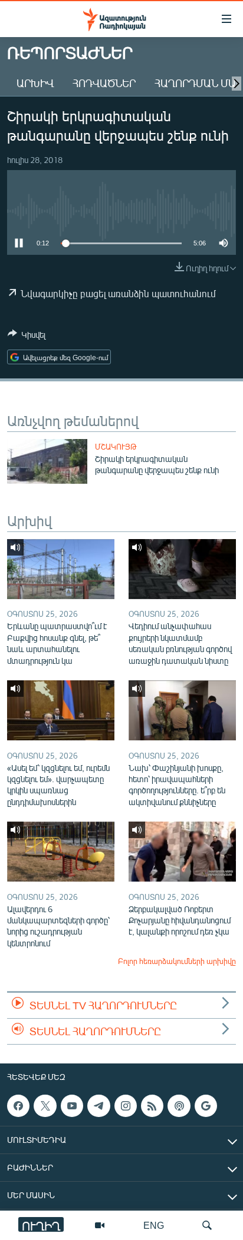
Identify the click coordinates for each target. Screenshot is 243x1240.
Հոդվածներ (104, 83)
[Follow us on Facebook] (18, 1106)
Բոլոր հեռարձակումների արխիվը (177, 961)
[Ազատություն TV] (99, 1225)
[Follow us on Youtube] (72, 1106)
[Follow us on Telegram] (98, 1106)
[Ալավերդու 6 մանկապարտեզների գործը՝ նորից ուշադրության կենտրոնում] (60, 852)
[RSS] (152, 1106)
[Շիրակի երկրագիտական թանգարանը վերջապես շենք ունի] (47, 461)
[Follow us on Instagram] (125, 1106)
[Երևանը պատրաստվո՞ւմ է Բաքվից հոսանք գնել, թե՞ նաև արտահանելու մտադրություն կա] (60, 569)
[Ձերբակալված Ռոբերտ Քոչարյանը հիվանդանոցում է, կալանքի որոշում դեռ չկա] (182, 852)
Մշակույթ (116, 446)
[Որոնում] (207, 1225)
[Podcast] (179, 1106)
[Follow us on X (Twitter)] (45, 1106)
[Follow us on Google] (206, 1106)
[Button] (26, 336)
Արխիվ (35, 83)
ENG (153, 1225)
